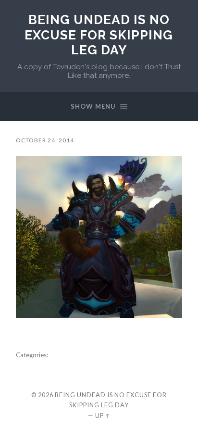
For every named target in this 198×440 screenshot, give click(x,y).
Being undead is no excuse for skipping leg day (99, 34)
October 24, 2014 (45, 140)
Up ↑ (103, 415)
